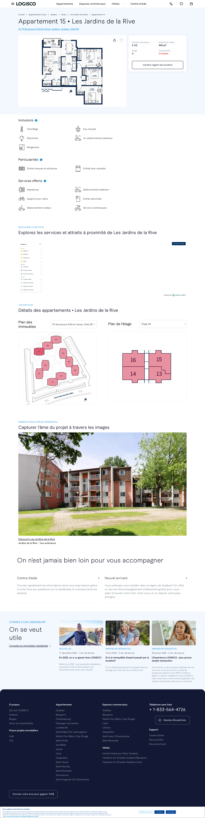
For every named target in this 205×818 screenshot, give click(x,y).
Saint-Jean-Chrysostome (115, 736)
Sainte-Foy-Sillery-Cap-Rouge (72, 736)
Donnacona (62, 775)
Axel (11, 736)
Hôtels (115, 3)
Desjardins (61, 758)
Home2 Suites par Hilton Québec (120, 753)
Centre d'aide (138, 3)
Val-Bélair (61, 745)
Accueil (21, 15)
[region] (102, 812)
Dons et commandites (21, 723)
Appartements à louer (38, 15)
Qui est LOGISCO (19, 710)
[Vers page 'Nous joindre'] (171, 4)
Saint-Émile (62, 740)
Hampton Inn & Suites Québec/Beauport (124, 757)
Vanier (63, 15)
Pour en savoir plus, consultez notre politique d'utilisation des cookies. (21, 816)
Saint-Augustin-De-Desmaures (72, 779)
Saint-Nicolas (63, 766)
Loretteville (62, 727)
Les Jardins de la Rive (79, 15)
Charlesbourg (63, 719)
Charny (106, 727)
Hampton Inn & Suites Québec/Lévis (122, 762)
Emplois (13, 714)
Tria (11, 740)
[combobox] (73, 324)
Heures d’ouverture (174, 720)
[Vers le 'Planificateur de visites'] (191, 3)
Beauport (61, 714)
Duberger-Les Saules (67, 723)
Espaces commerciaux (92, 3)
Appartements (64, 3)
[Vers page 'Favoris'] (181, 4)
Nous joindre (156, 739)
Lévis (58, 753)
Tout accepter (171, 812)
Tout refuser (159, 812)
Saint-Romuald (64, 770)
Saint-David (62, 762)
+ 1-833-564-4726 (167, 709)
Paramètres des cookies (146, 812)
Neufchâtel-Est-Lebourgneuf (71, 732)
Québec (53, 15)
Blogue (12, 719)
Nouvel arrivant (157, 744)
